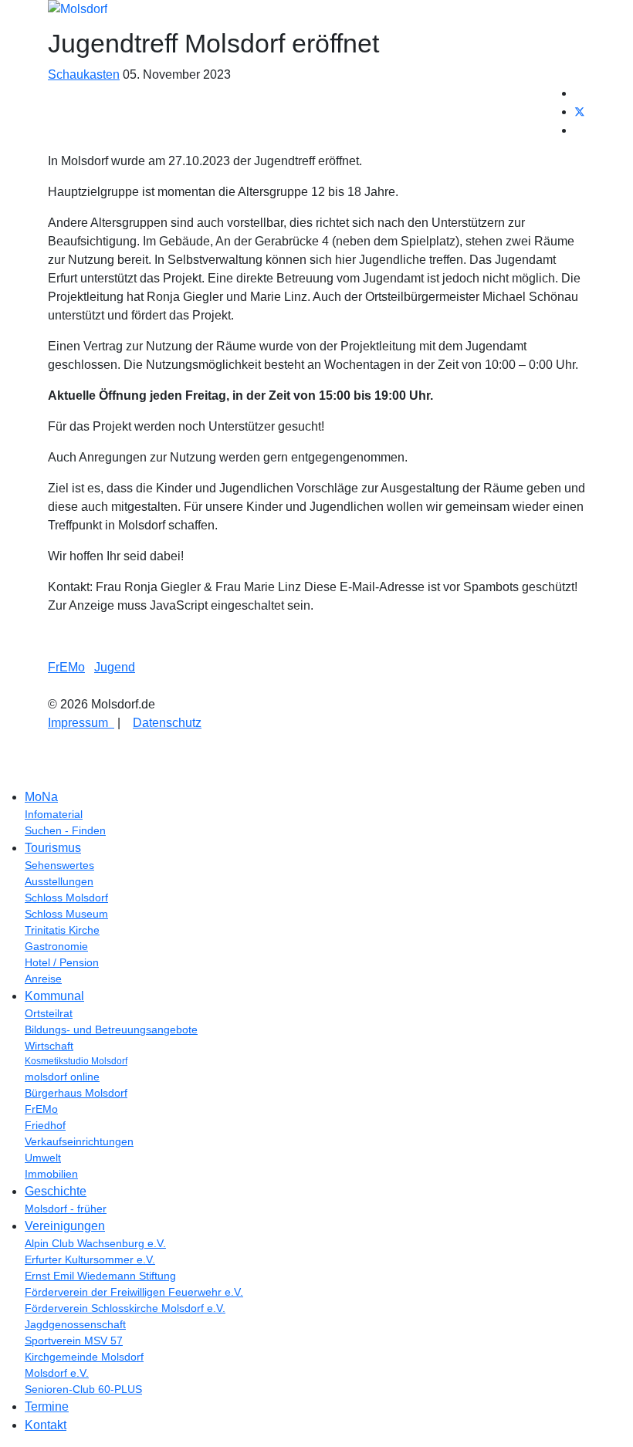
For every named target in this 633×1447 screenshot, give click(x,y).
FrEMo (66, 667)
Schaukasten (84, 74)
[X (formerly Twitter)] (579, 111)
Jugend (114, 667)
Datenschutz (167, 722)
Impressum (81, 722)
